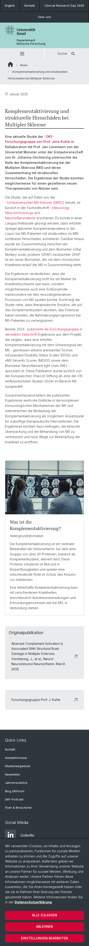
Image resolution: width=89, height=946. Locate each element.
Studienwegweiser (18, 766)
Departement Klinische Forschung (31, 42)
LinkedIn (27, 835)
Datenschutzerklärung (33, 902)
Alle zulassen (44, 915)
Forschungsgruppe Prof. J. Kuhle (35, 700)
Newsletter (12, 774)
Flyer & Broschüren (18, 807)
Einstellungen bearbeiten (44, 938)
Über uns (44, 17)
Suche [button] (62, 53)
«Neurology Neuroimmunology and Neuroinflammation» (37, 213)
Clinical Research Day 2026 (64, 5)
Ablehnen (44, 926)
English (10, 5)
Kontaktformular (16, 758)
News (24, 65)
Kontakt (29, 5)
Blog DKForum (14, 791)
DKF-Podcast (14, 799)
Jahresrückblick (16, 782)
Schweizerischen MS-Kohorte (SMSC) (35, 202)
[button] (22, 53)
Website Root (10, 64)
